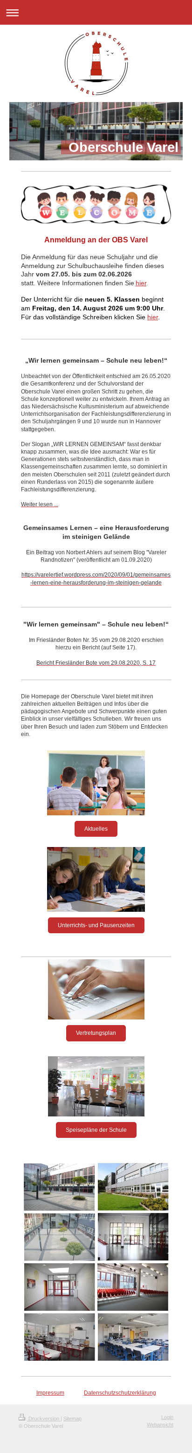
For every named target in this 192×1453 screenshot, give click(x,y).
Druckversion (44, 1418)
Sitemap (72, 1418)
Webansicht (160, 1424)
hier (141, 283)
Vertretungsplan (96, 1033)
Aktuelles (96, 829)
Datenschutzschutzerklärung (120, 1393)
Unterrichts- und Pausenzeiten (96, 925)
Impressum (50, 1393)
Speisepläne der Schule (96, 1130)
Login (167, 1417)
